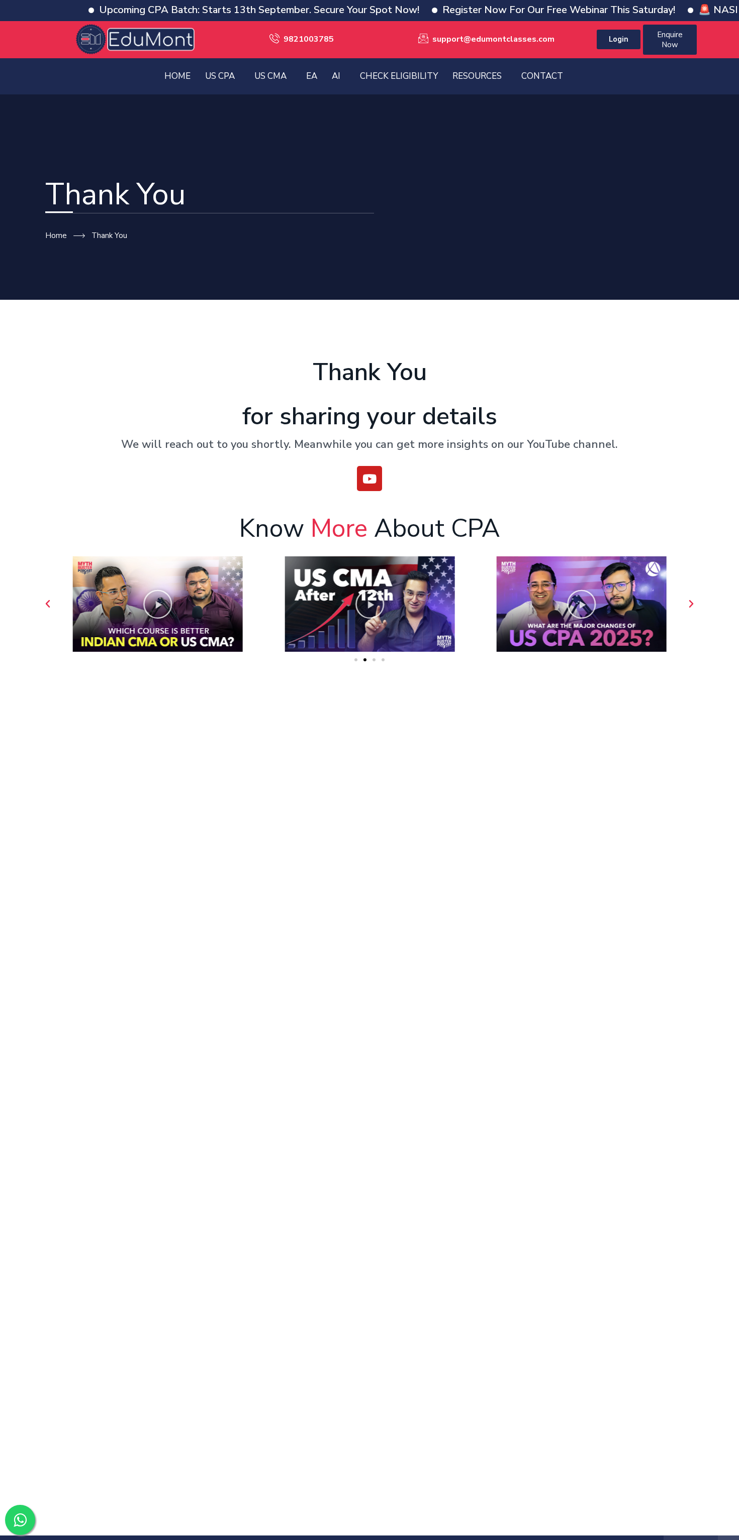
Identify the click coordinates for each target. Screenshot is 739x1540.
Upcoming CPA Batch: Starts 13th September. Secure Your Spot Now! (223, 10)
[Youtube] (369, 478)
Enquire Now (670, 40)
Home (56, 235)
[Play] (157, 604)
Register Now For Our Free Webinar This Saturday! (522, 10)
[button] (48, 604)
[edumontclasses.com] (135, 39)
